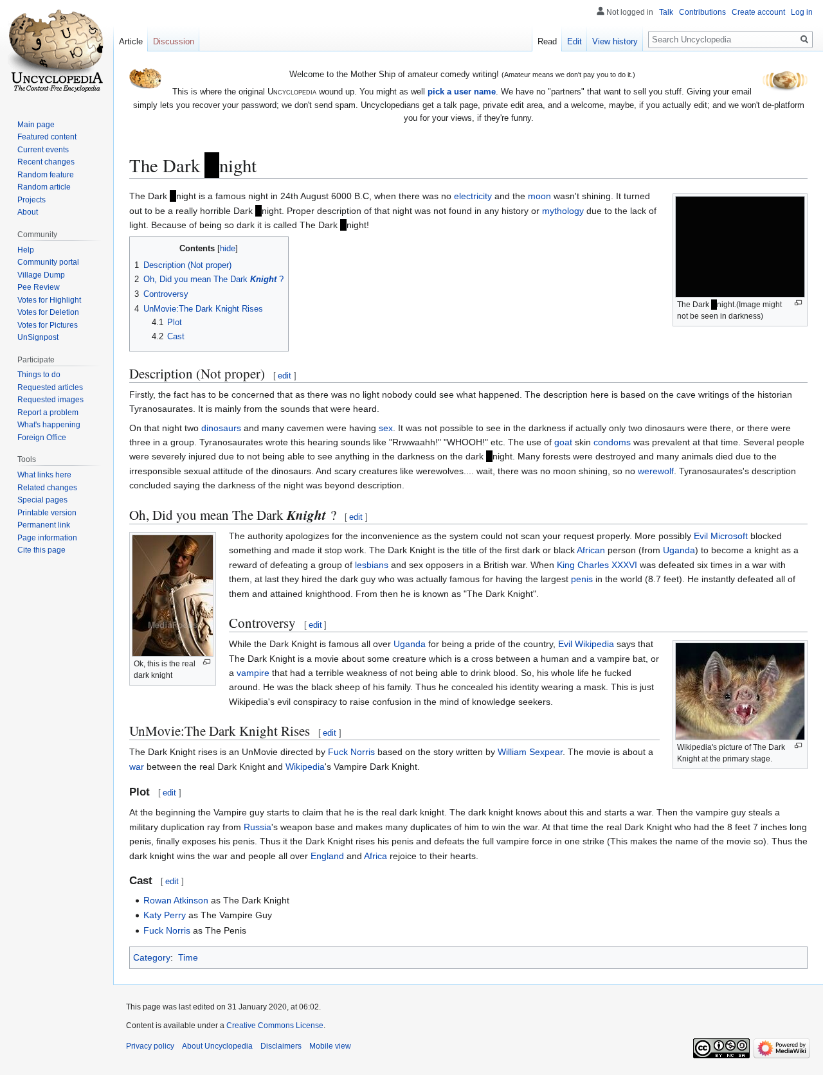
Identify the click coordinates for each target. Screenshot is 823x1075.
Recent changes (46, 161)
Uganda (679, 550)
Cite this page (41, 550)
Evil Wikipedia (586, 644)
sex (386, 428)
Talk (666, 12)
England (327, 856)
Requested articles (50, 387)
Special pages (42, 499)
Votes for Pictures (47, 325)
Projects (31, 199)
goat (563, 442)
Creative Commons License (274, 1025)
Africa (375, 856)
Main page (36, 124)
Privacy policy (150, 1046)
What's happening (48, 424)
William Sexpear (530, 752)
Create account (758, 12)
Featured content (47, 136)
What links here (44, 474)
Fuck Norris (351, 752)
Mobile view (330, 1046)
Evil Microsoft (721, 536)
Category (151, 957)
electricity (473, 196)
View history (615, 41)
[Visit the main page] (56, 51)
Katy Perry (164, 915)
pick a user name (462, 91)
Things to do (38, 374)
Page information (47, 537)
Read (547, 41)
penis (582, 579)
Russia (257, 827)
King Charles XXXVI (597, 565)
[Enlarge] (798, 303)
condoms (612, 442)
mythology (563, 211)
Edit (574, 41)
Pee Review (38, 287)
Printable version (47, 512)
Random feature (45, 174)
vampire (253, 673)
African (591, 550)
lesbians (371, 565)
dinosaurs (221, 428)
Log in (802, 12)
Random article (44, 186)
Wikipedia (305, 766)
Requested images (50, 399)
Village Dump (41, 275)
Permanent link (43, 524)
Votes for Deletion (48, 312)
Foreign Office (41, 437)
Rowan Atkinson (175, 900)
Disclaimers (281, 1046)
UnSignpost (38, 337)
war (136, 766)
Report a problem (47, 412)
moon (539, 196)
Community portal (48, 262)
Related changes (47, 487)
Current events (43, 149)
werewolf (656, 471)
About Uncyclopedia (217, 1046)
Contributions (702, 12)
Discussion (173, 41)
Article (131, 41)
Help (25, 249)
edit (284, 375)
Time (188, 957)
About (27, 212)
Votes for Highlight (49, 300)
